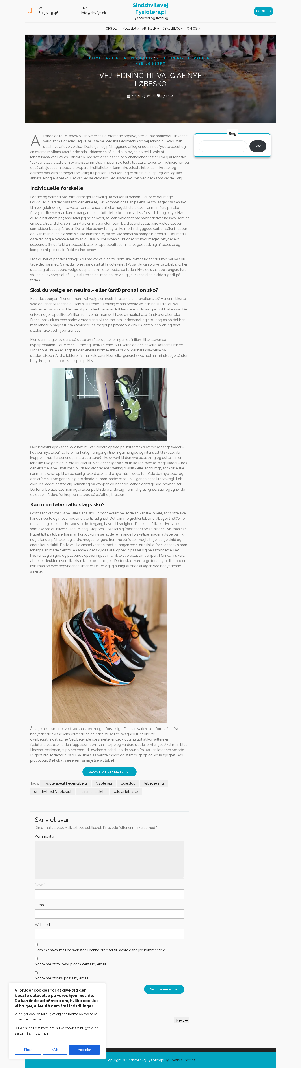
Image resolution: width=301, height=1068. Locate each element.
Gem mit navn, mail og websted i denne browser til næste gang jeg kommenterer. (100, 950)
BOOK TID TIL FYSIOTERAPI (109, 772)
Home (95, 58)
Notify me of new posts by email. (62, 978)
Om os (192, 28)
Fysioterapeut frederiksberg (65, 783)
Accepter (84, 1049)
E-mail (41, 905)
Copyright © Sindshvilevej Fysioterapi (150, 1060)
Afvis (55, 1049)
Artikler (149, 28)
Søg (232, 133)
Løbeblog (140, 58)
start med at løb (92, 792)
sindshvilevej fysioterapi (52, 792)
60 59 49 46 (48, 13)
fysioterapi (104, 783)
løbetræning (154, 783)
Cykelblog (171, 28)
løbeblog (128, 783)
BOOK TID (263, 11)
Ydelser (129, 28)
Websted (42, 925)
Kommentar (45, 836)
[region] (57, 1021)
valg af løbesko (125, 792)
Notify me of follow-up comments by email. (71, 964)
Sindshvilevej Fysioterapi (150, 8)
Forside (110, 28)
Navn (40, 885)
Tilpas (28, 1049)
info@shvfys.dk (93, 13)
